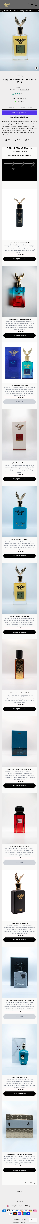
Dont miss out (8, 1197)
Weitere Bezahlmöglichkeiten (19, 117)
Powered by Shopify (19, 1222)
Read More (19, 254)
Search (19, 1191)
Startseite (19, 76)
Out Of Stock (19, 402)
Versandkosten (24, 89)
